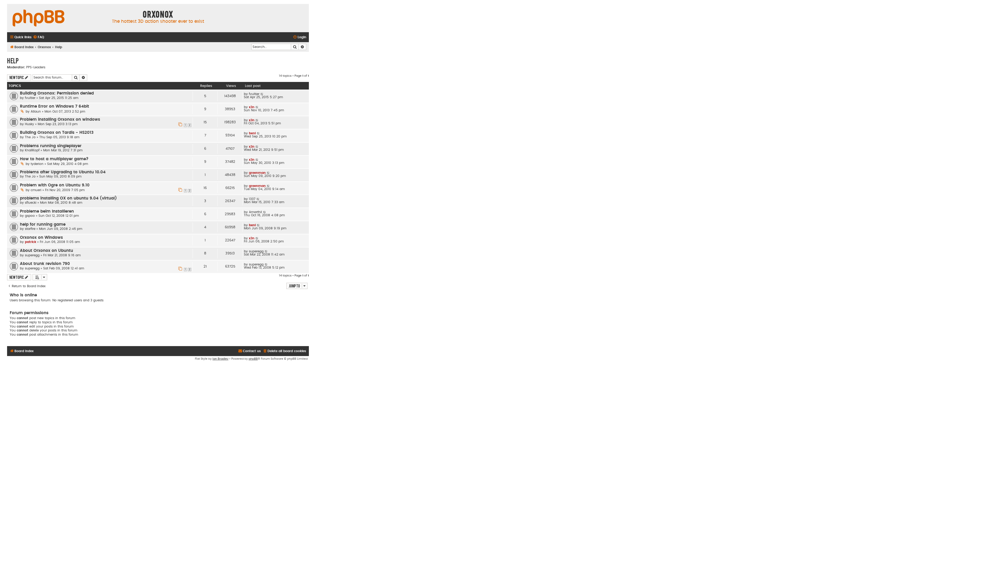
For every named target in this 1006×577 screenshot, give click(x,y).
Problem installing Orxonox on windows (60, 119)
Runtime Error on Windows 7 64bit (54, 106)
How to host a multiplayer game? (54, 159)
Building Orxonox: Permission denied (57, 93)
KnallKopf (32, 150)
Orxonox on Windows (41, 238)
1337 (252, 199)
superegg (32, 255)
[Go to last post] (262, 94)
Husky (29, 124)
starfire (30, 228)
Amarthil (255, 212)
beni (252, 133)
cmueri (36, 190)
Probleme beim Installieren (47, 211)
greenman (257, 172)
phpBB (253, 358)
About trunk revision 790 (45, 264)
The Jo (30, 137)
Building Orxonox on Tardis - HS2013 (57, 133)
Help (13, 60)
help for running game (42, 224)
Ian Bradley (220, 358)
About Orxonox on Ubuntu (46, 251)
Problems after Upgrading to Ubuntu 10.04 (63, 172)
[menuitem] (38, 37)
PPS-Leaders (35, 67)
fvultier (30, 97)
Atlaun (36, 111)
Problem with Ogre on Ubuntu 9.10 (55, 185)
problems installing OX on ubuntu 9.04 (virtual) (68, 198)
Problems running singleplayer (50, 146)
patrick (30, 241)
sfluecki (30, 202)
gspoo (30, 215)
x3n (251, 107)
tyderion (37, 163)
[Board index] (38, 18)
